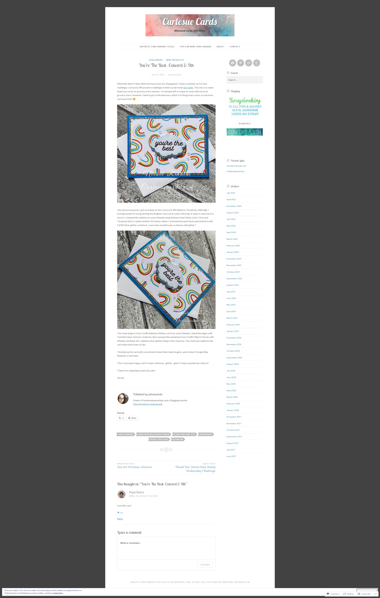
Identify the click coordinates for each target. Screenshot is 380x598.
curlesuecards (174, 74)
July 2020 (231, 219)
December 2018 (234, 337)
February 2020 (233, 245)
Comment (205, 564)
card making (126, 434)
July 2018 (231, 370)
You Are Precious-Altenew (134, 466)
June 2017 (231, 456)
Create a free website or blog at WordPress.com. (160, 582)
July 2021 (231, 193)
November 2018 (234, 344)
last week (188, 87)
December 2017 (234, 416)
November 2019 (234, 265)
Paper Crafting (159, 439)
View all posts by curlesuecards (147, 404)
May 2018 (231, 384)
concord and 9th (184, 434)
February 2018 (233, 403)
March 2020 (232, 239)
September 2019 (234, 278)
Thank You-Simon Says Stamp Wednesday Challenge (195, 468)
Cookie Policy (57, 593)
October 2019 (233, 272)
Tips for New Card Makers (195, 46)
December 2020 (234, 206)
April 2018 (231, 390)
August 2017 (233, 443)
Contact (235, 46)
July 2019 (231, 291)
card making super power (154, 434)
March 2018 (232, 397)
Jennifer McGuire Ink (236, 166)
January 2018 (233, 410)
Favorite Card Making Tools (157, 46)
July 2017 (231, 449)
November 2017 (234, 423)
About (220, 46)
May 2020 (231, 226)
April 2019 (231, 311)
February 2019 (233, 324)
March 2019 (232, 318)
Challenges (156, 60)
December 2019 (234, 258)
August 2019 (233, 285)
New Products (175, 60)
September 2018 (234, 357)
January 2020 (233, 252)
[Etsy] (256, 62)
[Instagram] (248, 62)
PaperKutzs (136, 492)
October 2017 (233, 430)
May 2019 (231, 304)
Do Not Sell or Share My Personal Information (221, 582)
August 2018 (233, 364)
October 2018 (233, 351)
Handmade (206, 434)
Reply (120, 518)
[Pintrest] (240, 62)
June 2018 (231, 377)
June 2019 (231, 298)
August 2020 (233, 212)
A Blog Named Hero (236, 171)
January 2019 (233, 331)
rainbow (177, 439)
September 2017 (234, 436)
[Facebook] (232, 62)
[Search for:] (245, 80)
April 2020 (231, 232)
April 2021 (231, 199)
